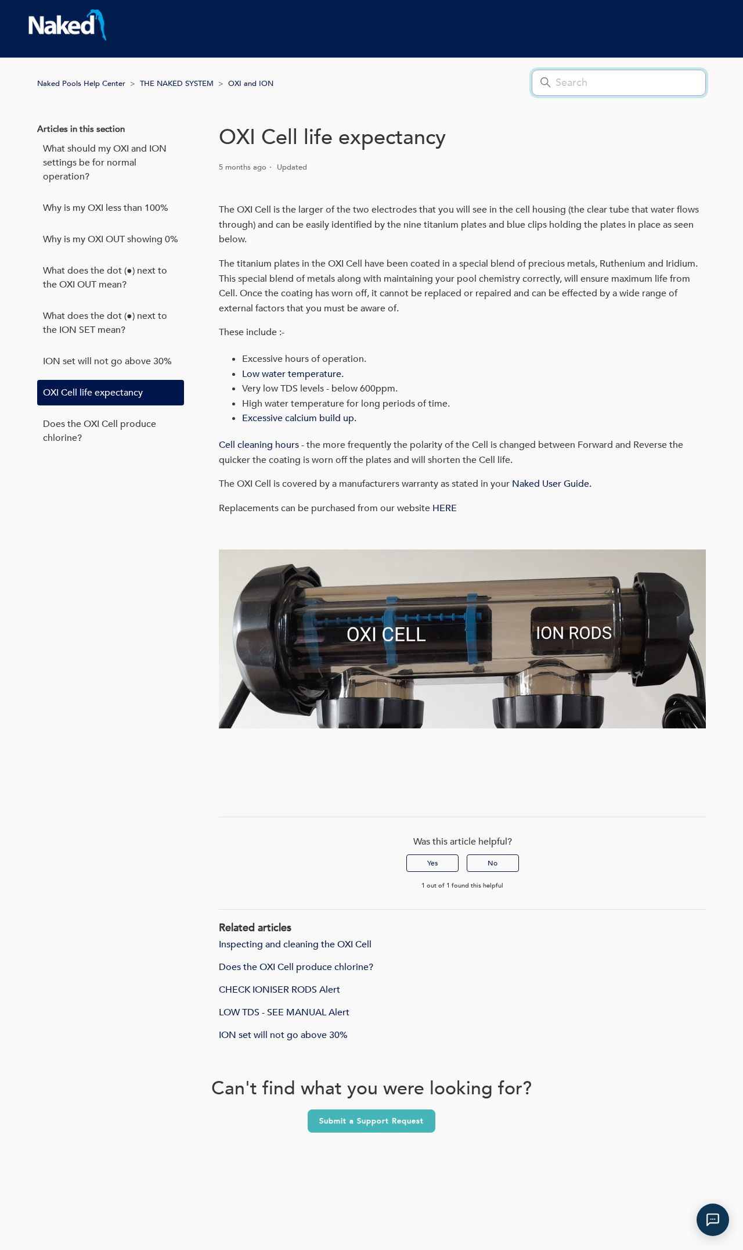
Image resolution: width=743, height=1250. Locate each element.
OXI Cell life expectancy (93, 392)
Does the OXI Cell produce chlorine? (99, 431)
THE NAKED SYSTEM (177, 83)
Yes (432, 863)
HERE (444, 508)
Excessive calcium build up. (299, 418)
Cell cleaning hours (260, 445)
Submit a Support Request (371, 1121)
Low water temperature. (293, 374)
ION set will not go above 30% (107, 361)
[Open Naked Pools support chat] (713, 1220)
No (492, 863)
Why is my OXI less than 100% (105, 208)
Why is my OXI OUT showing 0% (110, 239)
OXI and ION (250, 83)
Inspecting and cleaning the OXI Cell (295, 944)
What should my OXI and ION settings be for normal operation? (105, 162)
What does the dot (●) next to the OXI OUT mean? (105, 277)
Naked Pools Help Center (81, 83)
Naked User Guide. (551, 483)
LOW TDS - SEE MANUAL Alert (284, 1012)
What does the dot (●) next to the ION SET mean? (105, 323)
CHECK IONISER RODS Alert (279, 989)
